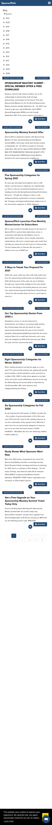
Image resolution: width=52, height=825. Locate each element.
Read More (41, 119)
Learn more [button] (9, 821)
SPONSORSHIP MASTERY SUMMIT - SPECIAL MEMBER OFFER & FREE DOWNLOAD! (25, 86)
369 (30, 540)
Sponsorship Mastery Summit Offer (24, 132)
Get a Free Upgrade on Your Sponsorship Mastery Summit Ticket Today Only (25, 500)
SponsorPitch (8, 3)
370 (36, 540)
